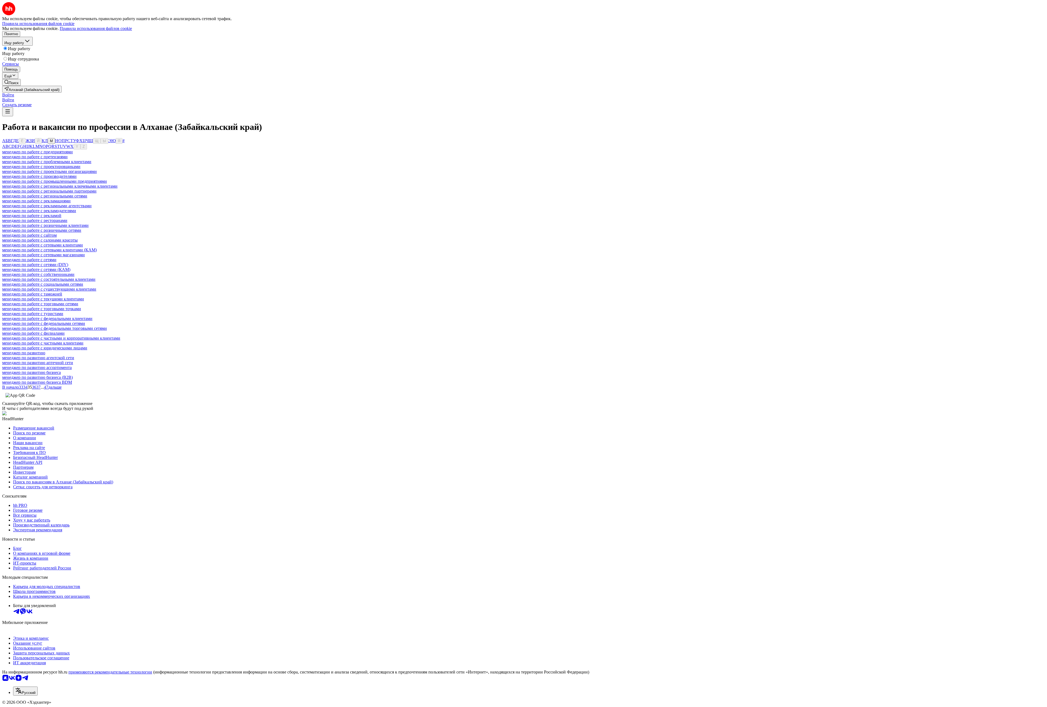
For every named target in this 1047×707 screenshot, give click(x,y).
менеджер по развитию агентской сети (38, 357)
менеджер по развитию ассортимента (37, 367)
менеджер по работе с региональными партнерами (49, 191)
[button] (8, 95)
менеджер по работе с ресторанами (34, 220)
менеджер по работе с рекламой (31, 215)
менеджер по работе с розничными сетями (41, 230)
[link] (11, 82)
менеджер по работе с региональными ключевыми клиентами (60, 186)
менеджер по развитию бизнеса (31, 372)
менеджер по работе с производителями (39, 176)
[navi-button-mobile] (7, 111)
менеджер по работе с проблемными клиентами (46, 161)
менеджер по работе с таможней (32, 294)
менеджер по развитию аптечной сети (37, 362)
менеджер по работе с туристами (32, 313)
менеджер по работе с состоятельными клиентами (48, 279)
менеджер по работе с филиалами (33, 333)
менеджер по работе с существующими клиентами (49, 289)
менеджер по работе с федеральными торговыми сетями (54, 328)
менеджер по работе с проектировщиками (41, 166)
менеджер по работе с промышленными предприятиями (54, 181)
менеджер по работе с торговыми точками (41, 308)
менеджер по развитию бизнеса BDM (37, 382)
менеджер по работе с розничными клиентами (45, 225)
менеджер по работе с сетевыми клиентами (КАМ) (49, 250)
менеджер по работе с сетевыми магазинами (43, 254)
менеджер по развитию (23, 353)
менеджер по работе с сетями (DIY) (35, 264)
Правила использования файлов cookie (96, 28)
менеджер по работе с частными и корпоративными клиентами (61, 338)
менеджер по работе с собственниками (38, 274)
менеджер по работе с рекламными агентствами (47, 205)
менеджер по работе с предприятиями (37, 152)
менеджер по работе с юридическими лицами (44, 348)
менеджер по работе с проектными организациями (49, 171)
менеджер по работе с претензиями (35, 156)
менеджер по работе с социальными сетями (42, 284)
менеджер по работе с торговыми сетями (40, 303)
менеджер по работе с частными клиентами (42, 343)
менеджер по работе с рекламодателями (39, 210)
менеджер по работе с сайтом (29, 235)
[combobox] (25, 691)
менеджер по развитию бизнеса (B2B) (37, 377)
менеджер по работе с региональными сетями (44, 196)
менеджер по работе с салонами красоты (40, 240)
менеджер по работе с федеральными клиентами (47, 318)
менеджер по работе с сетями (29, 259)
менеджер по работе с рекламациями (36, 201)
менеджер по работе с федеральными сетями (43, 323)
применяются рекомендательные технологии (110, 672)
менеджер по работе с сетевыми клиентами (42, 245)
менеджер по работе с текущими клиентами (43, 299)
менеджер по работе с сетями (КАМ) (36, 269)
